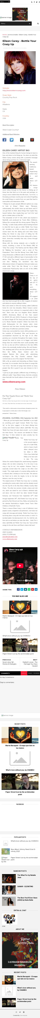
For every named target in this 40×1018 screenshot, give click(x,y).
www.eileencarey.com (10, 539)
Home (5, 34)
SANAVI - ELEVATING (25, 886)
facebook (36, 673)
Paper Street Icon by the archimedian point (18, 654)
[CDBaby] (22, 141)
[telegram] (25, 589)
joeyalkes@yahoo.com (10, 537)
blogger (24, 673)
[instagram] (39, 2)
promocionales (13, 34)
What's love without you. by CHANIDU (16, 636)
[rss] (31, 2)
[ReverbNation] (32, 141)
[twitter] (36, 2)
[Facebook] (4, 141)
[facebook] (34, 2)
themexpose (23, 1015)
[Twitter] (11, 141)
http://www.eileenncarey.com (14, 90)
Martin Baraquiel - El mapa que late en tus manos (18, 617)
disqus (30, 673)
